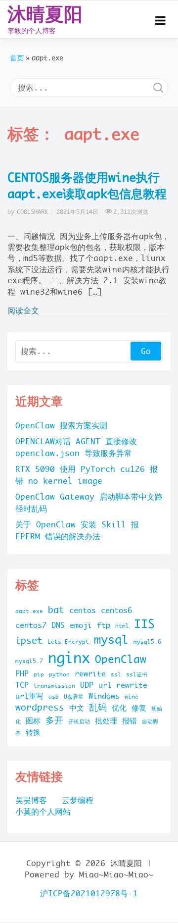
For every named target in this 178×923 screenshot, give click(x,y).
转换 (33, 732)
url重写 (29, 696)
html (122, 625)
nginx (69, 658)
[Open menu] (160, 20)
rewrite (90, 673)
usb (53, 696)
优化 (119, 708)
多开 (54, 720)
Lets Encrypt (68, 641)
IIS (144, 623)
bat (56, 609)
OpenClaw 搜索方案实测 (61, 425)
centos (82, 610)
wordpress (39, 707)
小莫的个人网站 (43, 812)
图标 (33, 720)
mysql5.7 (29, 661)
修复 (139, 708)
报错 (129, 720)
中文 (76, 708)
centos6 (116, 610)
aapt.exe (29, 611)
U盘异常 (74, 696)
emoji (81, 625)
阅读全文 (23, 310)
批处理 (106, 720)
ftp (103, 625)
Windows (104, 696)
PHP (22, 673)
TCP (22, 685)
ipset (29, 640)
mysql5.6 (147, 641)
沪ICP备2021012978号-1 (89, 893)
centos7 (30, 625)
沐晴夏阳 (45, 14)
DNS (58, 625)
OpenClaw (120, 659)
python (59, 674)
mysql (111, 639)
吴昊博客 (31, 800)
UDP (86, 685)
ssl (116, 674)
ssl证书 (136, 674)
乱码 (98, 707)
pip (39, 674)
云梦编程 (77, 800)
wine (131, 696)
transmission (54, 685)
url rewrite (122, 685)
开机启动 (79, 721)
